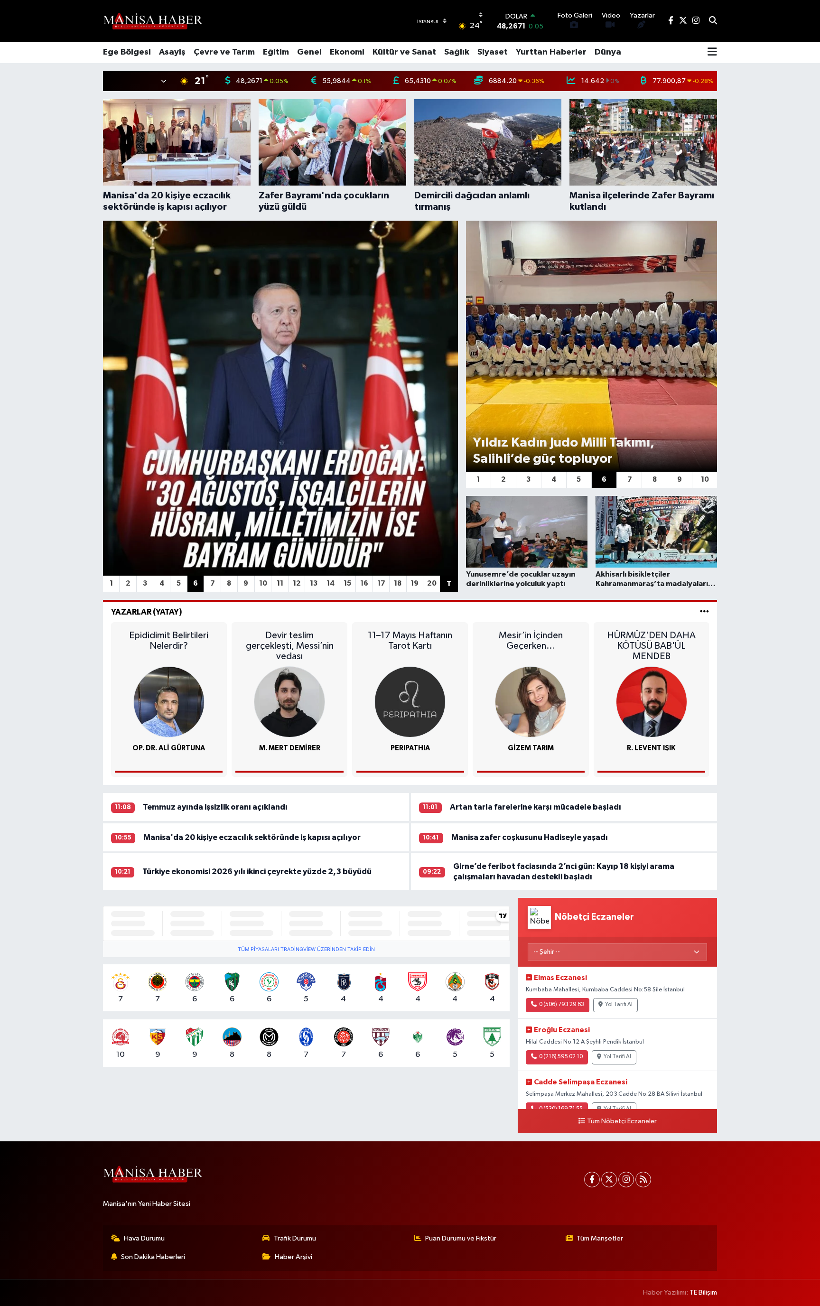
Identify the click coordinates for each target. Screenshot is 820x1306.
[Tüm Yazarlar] (704, 612)
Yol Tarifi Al (619, 1004)
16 (364, 583)
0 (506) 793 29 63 (561, 1004)
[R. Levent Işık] (651, 702)
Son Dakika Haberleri (153, 1256)
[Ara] (713, 21)
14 (330, 583)
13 (313, 583)
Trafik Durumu (295, 1238)
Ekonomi (347, 52)
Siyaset (492, 52)
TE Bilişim (703, 1292)
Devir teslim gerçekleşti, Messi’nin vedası (290, 646)
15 (347, 583)
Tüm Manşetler (600, 1238)
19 (414, 583)
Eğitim (276, 52)
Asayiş (172, 52)
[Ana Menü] (712, 52)
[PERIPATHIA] (410, 702)
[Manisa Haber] (153, 21)
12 (297, 583)
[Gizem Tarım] (530, 702)
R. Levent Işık (651, 748)
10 (263, 583)
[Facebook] (592, 1179)
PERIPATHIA (410, 748)
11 (280, 583)
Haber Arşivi (293, 1256)
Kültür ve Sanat (404, 52)
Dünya (608, 52)
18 (397, 583)
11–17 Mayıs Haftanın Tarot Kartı (410, 641)
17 (381, 583)
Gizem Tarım (531, 748)
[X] (609, 1179)
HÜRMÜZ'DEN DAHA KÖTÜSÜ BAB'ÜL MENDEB (651, 646)
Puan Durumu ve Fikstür (460, 1238)
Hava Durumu (144, 1238)
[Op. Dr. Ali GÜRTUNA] (169, 702)
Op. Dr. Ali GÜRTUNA (168, 748)
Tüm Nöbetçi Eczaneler (622, 1121)
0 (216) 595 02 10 (561, 1057)
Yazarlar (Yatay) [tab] (146, 612)
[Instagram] (626, 1179)
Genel (309, 52)
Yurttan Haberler (551, 52)
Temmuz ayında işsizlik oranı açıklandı (215, 807)
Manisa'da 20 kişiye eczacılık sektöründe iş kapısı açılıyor (252, 837)
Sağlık (456, 52)
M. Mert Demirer (289, 748)
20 (432, 583)
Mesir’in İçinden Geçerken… (531, 641)
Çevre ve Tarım (224, 52)
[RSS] (643, 1179)
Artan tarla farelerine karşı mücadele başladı (535, 807)
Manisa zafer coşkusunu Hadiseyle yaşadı (529, 837)
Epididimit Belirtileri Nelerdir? (168, 641)
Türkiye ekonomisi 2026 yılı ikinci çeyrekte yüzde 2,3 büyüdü (257, 872)
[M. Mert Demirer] (289, 702)
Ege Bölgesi (127, 52)
